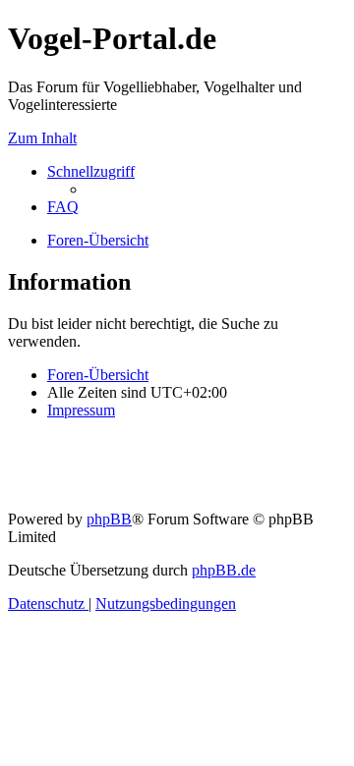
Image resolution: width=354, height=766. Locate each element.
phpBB (109, 519)
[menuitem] (63, 206)
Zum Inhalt (42, 138)
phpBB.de (224, 570)
